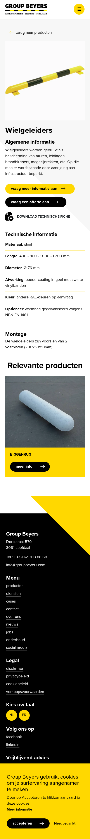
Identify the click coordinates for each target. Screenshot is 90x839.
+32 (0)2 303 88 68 (30, 557)
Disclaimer (14, 668)
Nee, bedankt (64, 823)
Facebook (14, 736)
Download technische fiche (43, 216)
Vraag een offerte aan (30, 202)
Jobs (9, 632)
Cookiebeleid (17, 683)
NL (11, 715)
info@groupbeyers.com (25, 564)
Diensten (13, 593)
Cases (11, 601)
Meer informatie (19, 809)
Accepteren (22, 823)
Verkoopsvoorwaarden (25, 691)
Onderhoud (15, 639)
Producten (15, 585)
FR (24, 715)
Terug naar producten (34, 32)
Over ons (13, 616)
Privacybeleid (17, 676)
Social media (16, 647)
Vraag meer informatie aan (34, 188)
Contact (12, 608)
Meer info (24, 466)
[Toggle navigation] (79, 9)
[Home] (26, 9)
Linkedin (12, 744)
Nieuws (12, 624)
